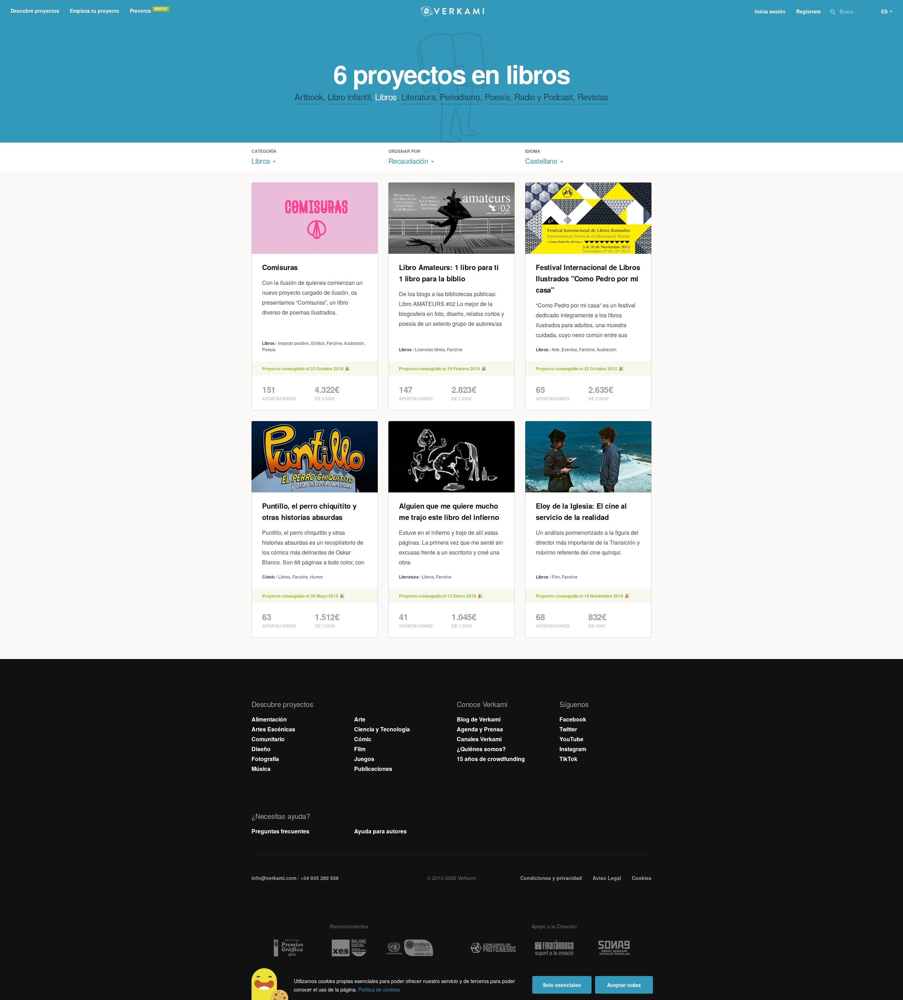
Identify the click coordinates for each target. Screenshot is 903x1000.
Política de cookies (379, 989)
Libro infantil (349, 96)
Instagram (572, 749)
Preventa (140, 10)
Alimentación (269, 719)
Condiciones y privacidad (551, 877)
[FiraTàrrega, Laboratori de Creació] (554, 948)
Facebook (572, 719)
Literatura (418, 96)
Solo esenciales (562, 984)
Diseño (261, 749)
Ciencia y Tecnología (382, 729)
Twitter (568, 729)
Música (261, 769)
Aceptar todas (624, 984)
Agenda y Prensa (480, 729)
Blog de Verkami (479, 719)
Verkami (452, 11)
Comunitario (268, 739)
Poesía (497, 96)
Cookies (642, 877)
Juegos (364, 759)
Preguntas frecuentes (280, 831)
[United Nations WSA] (410, 948)
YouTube (571, 739)
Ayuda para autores (380, 831)
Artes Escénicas (273, 729)
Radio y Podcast (543, 96)
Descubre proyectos (35, 10)
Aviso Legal (607, 877)
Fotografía (265, 759)
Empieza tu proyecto (94, 10)
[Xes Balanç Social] (349, 948)
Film (359, 749)
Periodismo (460, 96)
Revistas (592, 96)
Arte (359, 719)
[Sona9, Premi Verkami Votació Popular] (615, 948)
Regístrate (808, 11)
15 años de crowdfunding (491, 759)
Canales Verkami (479, 739)
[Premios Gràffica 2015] (288, 948)
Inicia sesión (770, 11)
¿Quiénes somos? (481, 749)
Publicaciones (373, 769)
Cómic (362, 739)
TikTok (568, 759)
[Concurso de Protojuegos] (493, 948)
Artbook (309, 96)
